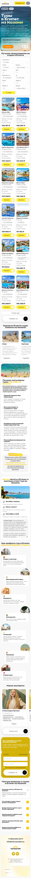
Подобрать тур (20, 3)
